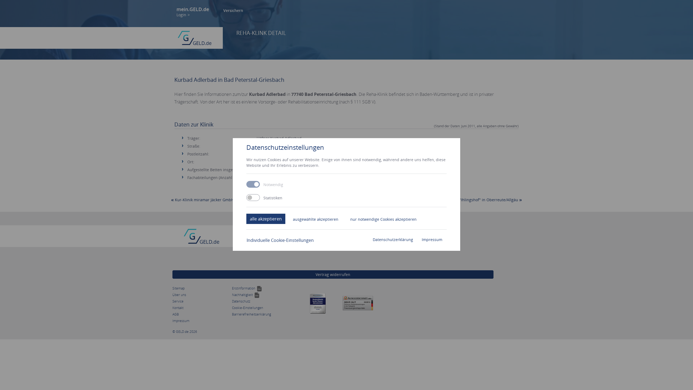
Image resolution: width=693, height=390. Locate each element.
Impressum (432, 239)
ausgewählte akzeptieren (315, 219)
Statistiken (272, 198)
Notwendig (273, 184)
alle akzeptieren (266, 219)
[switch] (253, 197)
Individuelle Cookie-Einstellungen (280, 240)
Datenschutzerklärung (393, 239)
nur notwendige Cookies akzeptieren (383, 219)
